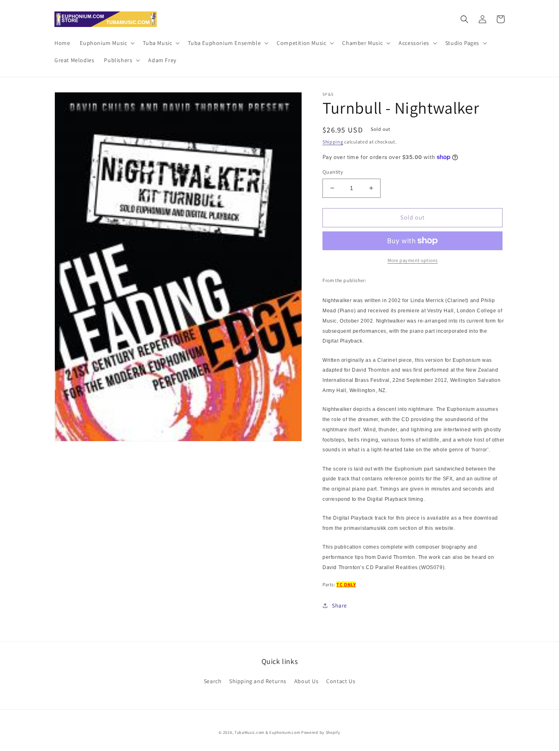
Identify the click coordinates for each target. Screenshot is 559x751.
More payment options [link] (413, 260)
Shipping (332, 142)
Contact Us (340, 681)
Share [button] (339, 605)
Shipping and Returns (257, 681)
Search (213, 681)
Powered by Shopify (320, 732)
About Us (306, 681)
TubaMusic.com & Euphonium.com (267, 732)
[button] (106, 43)
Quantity (332, 171)
